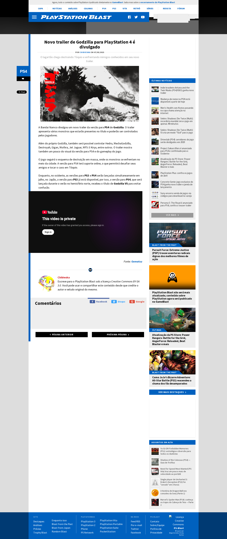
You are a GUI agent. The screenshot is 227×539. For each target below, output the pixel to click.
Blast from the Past (62, 524)
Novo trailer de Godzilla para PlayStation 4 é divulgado (89, 44)
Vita (125, 8)
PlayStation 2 (88, 525)
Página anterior (62, 334)
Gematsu (136, 261)
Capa (40, 8)
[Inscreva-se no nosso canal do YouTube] (142, 17)
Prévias (37, 528)
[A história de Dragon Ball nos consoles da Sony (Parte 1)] (56, 26)
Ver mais (171, 215)
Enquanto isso (59, 520)
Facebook (101, 301)
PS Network (87, 532)
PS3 (114, 8)
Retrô (136, 8)
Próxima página (117, 334)
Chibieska (64, 277)
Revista (167, 8)
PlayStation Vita (108, 520)
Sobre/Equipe (157, 525)
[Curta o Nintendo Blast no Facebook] (129, 17)
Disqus (121, 301)
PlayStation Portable (111, 524)
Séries (150, 8)
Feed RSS (135, 521)
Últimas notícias (161, 80)
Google (140, 301)
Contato (154, 521)
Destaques (38, 521)
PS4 (104, 8)
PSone (84, 528)
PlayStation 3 (88, 521)
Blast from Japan (61, 527)
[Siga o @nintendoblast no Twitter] (136, 17)
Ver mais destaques (171, 392)
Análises (72, 8)
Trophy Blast (40, 532)
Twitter (135, 528)
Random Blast (59, 531)
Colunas (88, 8)
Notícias (57, 8)
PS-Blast (179, 528)
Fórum (181, 8)
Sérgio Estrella (174, 533)
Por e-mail (136, 525)
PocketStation (108, 531)
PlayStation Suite (109, 527)
